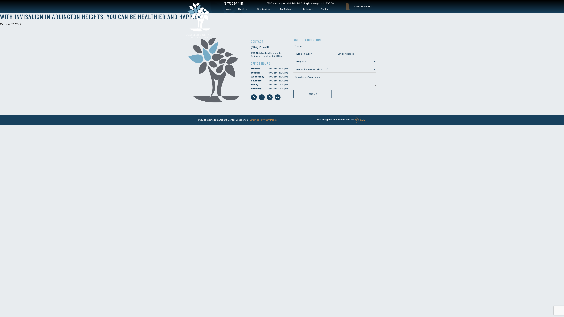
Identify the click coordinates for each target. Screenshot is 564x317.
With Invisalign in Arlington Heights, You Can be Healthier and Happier (100, 16)
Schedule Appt (363, 6)
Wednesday (257, 76)
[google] (254, 97)
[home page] (198, 21)
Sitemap (254, 119)
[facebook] (262, 97)
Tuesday (255, 72)
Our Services (263, 9)
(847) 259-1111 (233, 3)
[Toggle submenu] (248, 9)
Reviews (307, 9)
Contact (325, 9)
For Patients (286, 9)
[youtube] (278, 97)
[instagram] (270, 97)
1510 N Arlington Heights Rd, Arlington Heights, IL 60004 (300, 3)
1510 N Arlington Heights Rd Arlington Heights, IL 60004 (266, 54)
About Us (242, 9)
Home (228, 9)
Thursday (256, 80)
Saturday (256, 88)
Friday (254, 84)
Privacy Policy (269, 119)
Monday (255, 68)
